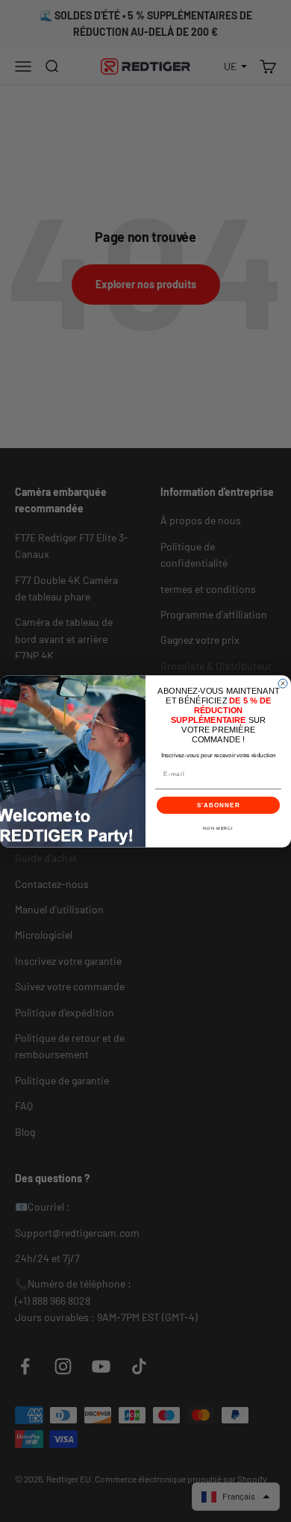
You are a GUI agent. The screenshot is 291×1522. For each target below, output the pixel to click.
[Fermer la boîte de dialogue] (282, 683)
